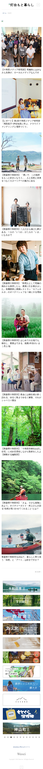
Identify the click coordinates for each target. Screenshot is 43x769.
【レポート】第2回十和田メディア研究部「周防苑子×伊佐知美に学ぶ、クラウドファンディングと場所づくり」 (21, 124)
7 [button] (24, 737)
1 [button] (5, 737)
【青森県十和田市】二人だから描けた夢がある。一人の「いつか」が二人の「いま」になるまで (21, 232)
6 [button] (21, 737)
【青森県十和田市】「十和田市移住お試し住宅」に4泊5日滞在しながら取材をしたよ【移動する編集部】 (21, 451)
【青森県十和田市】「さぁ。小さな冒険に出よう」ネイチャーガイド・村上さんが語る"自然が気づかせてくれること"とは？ (21, 506)
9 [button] (30, 737)
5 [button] (17, 737)
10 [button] (33, 737)
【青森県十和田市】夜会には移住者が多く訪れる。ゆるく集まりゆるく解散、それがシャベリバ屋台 (21, 397)
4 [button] (14, 737)
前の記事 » (38, 572)
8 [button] (27, 737)
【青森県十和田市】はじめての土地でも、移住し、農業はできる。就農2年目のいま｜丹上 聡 (21, 343)
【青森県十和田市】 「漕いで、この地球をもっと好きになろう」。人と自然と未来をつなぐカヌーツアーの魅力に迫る (21, 178)
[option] (21, 728)
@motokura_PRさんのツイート (21, 747)
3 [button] (11, 737)
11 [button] (36, 737)
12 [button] (39, 737)
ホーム (4, 13)
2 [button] (8, 737)
